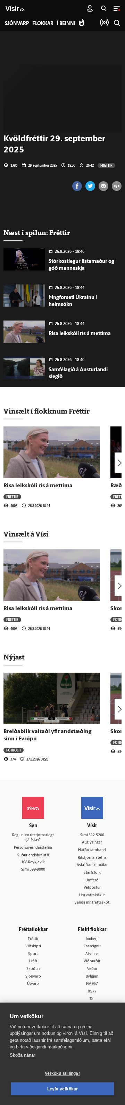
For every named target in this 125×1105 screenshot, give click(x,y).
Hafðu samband (92, 850)
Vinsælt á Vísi (26, 534)
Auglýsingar (92, 843)
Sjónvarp (33, 977)
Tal (92, 999)
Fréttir (106, 165)
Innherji (92, 939)
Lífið (33, 961)
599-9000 (37, 870)
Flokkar (42, 23)
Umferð (92, 880)
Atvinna (92, 954)
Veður (92, 969)
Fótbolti (13, 750)
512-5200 (96, 835)
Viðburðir (92, 961)
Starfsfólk (92, 873)
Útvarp (33, 984)
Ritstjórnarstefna (92, 858)
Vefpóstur (92, 888)
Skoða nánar (22, 1055)
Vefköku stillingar (62, 1073)
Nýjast (13, 657)
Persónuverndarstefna (33, 848)
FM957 (92, 984)
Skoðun (33, 969)
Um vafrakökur (92, 895)
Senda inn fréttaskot (92, 903)
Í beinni (66, 23)
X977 (92, 992)
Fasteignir (92, 946)
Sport (33, 954)
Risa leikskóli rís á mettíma (80, 334)
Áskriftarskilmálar (92, 865)
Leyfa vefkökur (62, 1089)
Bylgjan (92, 977)
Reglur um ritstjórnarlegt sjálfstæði (33, 837)
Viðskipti (33, 946)
